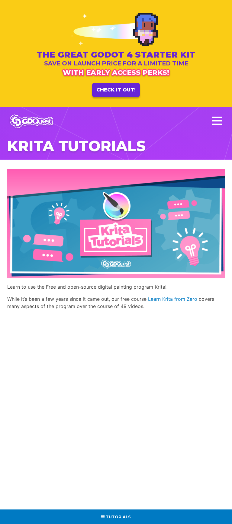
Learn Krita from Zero (172, 299)
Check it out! (116, 90)
